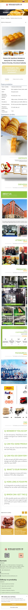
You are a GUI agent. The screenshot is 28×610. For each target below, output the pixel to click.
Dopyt (22, 70)
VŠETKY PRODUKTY (6, 22)
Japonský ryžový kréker (8, 586)
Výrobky (8, 18)
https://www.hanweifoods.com (9, 576)
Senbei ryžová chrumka (16, 18)
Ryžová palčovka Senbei (8, 583)
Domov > (3, 18)
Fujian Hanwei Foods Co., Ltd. (10, 1)
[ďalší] (25, 53)
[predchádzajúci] (1, 53)
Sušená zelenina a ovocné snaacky (10, 592)
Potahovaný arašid (6, 588)
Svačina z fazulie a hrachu (8, 590)
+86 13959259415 (6, 570)
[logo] (14, 4)
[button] (23, 512)
